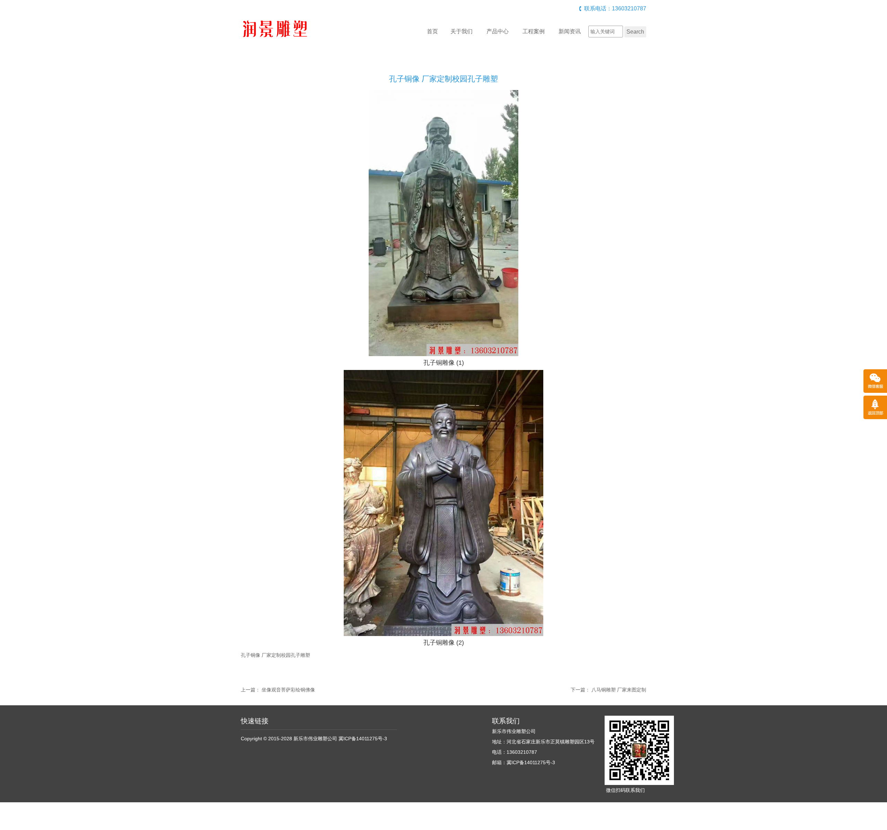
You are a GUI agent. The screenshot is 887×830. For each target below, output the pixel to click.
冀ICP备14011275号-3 (363, 738)
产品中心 (497, 31)
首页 (432, 31)
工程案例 (533, 31)
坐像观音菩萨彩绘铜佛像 (288, 689)
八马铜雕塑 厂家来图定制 (618, 689)
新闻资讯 (570, 31)
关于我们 (461, 31)
